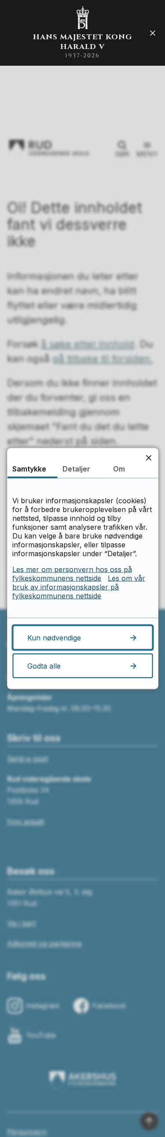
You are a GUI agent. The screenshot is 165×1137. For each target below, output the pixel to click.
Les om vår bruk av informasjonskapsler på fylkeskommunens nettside (78, 587)
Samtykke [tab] (29, 468)
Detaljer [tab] (76, 468)
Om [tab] (119, 468)
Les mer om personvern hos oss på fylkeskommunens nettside (72, 574)
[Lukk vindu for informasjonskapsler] (148, 457)
